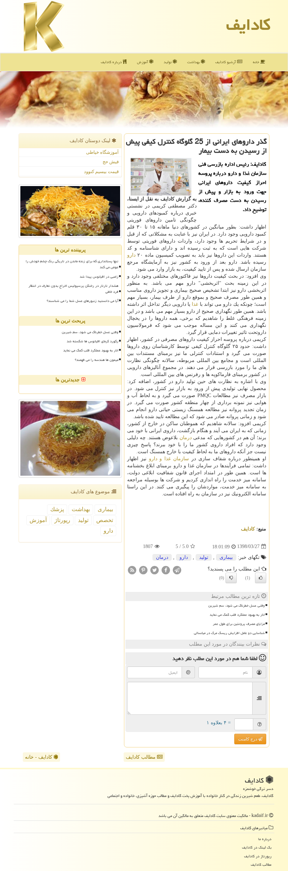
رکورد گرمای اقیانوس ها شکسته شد (92, 341)
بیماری (226, 557)
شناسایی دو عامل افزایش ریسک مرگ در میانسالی (229, 632)
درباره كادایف (112, 62)
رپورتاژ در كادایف (257, 856)
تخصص (104, 520)
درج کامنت (248, 739)
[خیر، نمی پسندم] (231, 578)
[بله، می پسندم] (260, 578)
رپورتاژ (62, 520)
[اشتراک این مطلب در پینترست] (143, 569)
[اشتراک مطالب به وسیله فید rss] (132, 569)
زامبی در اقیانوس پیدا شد (99, 276)
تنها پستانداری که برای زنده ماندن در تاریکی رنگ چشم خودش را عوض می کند (72, 264)
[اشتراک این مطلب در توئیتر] (154, 569)
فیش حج (111, 161)
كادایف (248, 24)
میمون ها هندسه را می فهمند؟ (96, 359)
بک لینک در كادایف (256, 847)
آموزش (143, 62)
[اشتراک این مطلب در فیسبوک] (166, 569)
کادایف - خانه (39, 757)
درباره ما (264, 839)
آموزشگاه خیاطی (102, 152)
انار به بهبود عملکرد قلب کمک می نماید (237, 614)
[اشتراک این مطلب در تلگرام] (177, 569)
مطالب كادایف (261, 864)
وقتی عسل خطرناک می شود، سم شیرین (236, 605)
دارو (131, 255)
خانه (256, 62)
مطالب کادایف (141, 757)
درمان (185, 437)
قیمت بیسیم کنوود (101, 171)
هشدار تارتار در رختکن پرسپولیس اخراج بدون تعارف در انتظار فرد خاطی (73, 288)
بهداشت (194, 62)
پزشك (57, 509)
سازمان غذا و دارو (169, 458)
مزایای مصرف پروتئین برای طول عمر (239, 623)
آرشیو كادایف (226, 62)
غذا (195, 304)
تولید (168, 62)
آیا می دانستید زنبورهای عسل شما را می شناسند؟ (82, 300)
